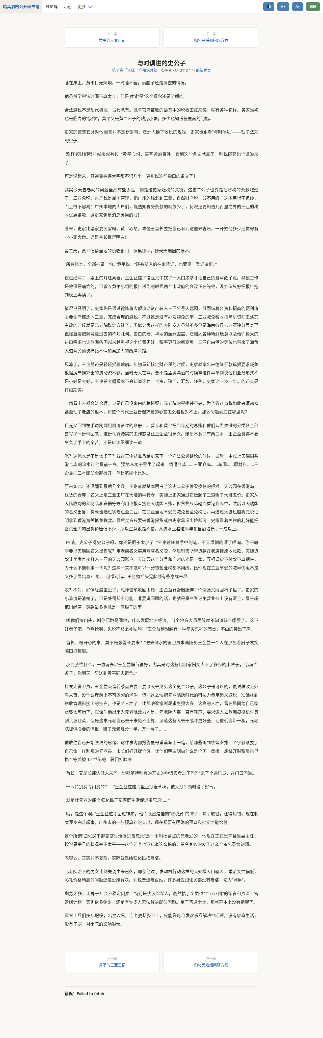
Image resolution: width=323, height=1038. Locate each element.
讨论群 (51, 6)
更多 (82, 6)
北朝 (68, 6)
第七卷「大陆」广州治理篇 (134, 70)
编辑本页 (203, 70)
